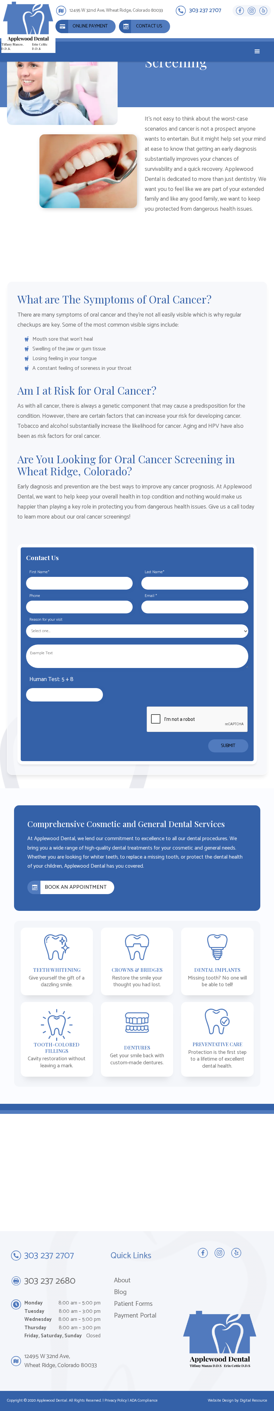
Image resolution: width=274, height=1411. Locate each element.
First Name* (39, 572)
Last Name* (154, 572)
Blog (120, 1292)
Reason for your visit (45, 620)
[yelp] (263, 11)
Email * (151, 596)
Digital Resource (253, 1400)
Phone (34, 596)
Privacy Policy (116, 1400)
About (122, 1281)
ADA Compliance (144, 1400)
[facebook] (203, 1253)
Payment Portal (135, 1316)
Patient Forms (133, 1304)
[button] (257, 52)
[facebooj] (240, 11)
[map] (137, 1172)
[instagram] (252, 11)
